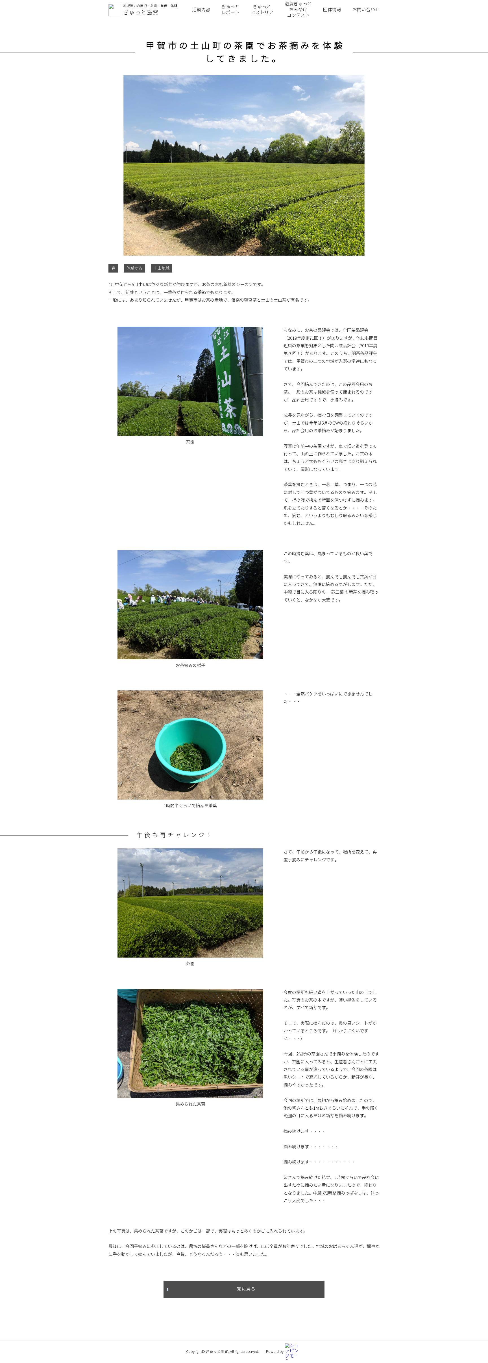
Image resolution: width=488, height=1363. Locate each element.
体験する (134, 268)
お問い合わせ (366, 9)
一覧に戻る (244, 1289)
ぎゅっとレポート (230, 9)
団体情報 (332, 9)
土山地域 (161, 268)
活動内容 (201, 9)
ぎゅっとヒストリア (262, 9)
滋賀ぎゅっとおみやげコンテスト (298, 9)
